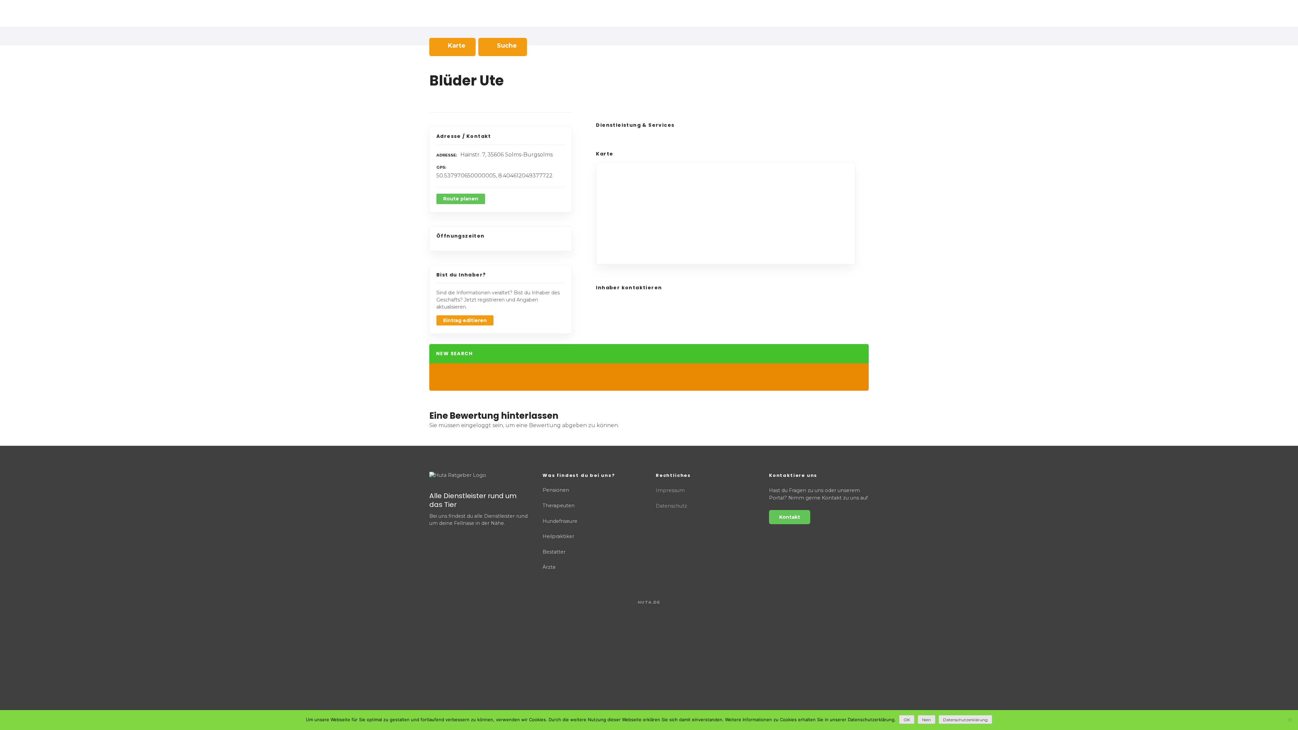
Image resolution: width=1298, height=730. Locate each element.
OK (907, 719)
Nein (926, 719)
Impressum (670, 490)
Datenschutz (671, 506)
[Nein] (1289, 719)
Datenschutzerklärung (965, 719)
